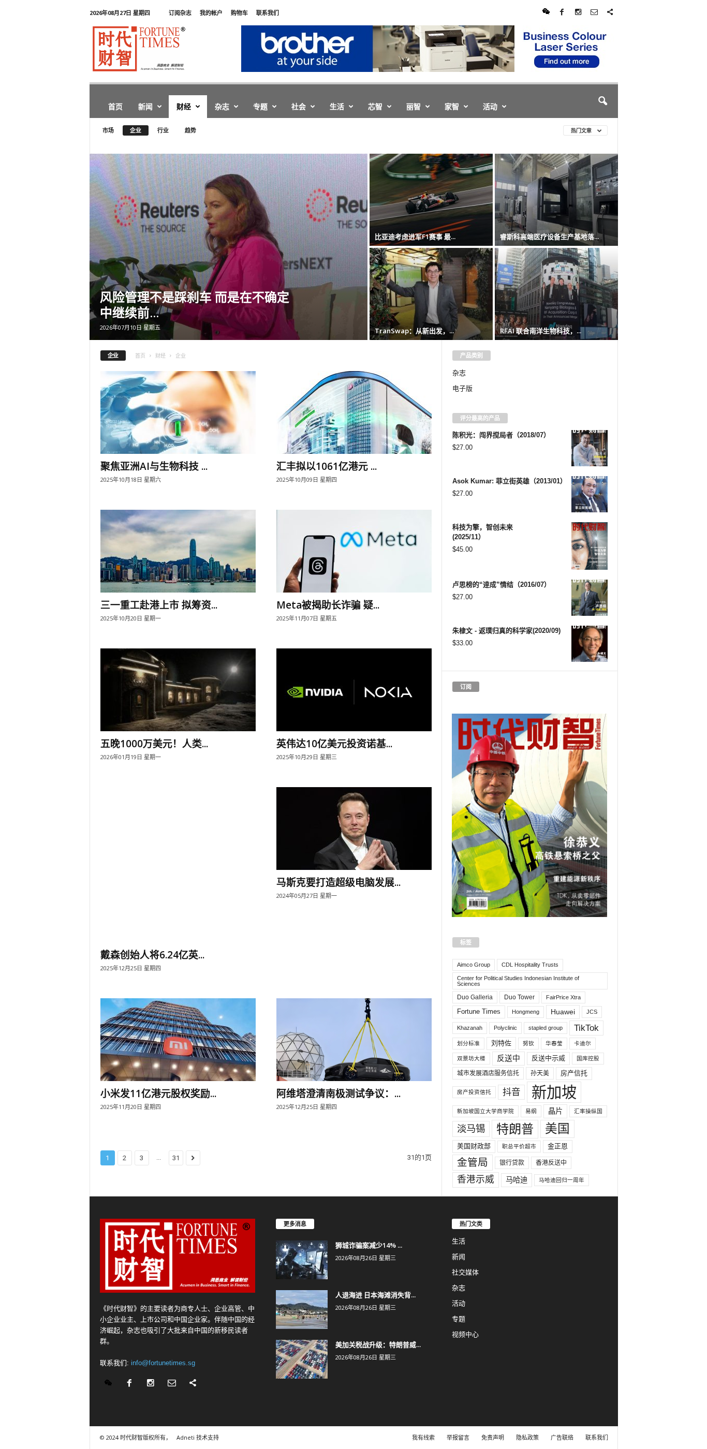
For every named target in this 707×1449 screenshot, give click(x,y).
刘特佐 (501, 1043)
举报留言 (458, 1437)
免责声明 (492, 1437)
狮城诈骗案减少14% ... (368, 1245)
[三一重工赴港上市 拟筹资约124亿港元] (178, 551)
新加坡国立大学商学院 (485, 1111)
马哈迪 (516, 1180)
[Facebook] (562, 12)
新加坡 (554, 1092)
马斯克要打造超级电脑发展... (338, 882)
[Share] (610, 12)
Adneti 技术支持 (197, 1437)
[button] (602, 101)
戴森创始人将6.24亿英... (152, 955)
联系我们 (267, 13)
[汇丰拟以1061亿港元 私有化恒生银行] (354, 412)
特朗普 (515, 1129)
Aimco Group (473, 965)
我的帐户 (211, 13)
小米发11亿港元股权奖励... (158, 1093)
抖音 (511, 1092)
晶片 (555, 1111)
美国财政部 (474, 1146)
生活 (337, 106)
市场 (108, 130)
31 (176, 1158)
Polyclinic (505, 1028)
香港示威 (475, 1179)
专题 (260, 106)
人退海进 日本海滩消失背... (375, 1294)
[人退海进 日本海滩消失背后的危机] (302, 1309)
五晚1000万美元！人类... (154, 743)
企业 (135, 130)
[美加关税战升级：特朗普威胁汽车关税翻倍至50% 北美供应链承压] (302, 1359)
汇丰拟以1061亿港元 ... (326, 466)
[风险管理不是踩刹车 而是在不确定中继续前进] (228, 247)
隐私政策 (527, 1437)
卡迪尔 (582, 1043)
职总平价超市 (519, 1146)
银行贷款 (511, 1162)
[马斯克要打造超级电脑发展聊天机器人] (354, 828)
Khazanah (469, 1028)
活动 (490, 106)
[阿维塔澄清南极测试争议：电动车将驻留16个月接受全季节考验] (354, 1039)
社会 (298, 106)
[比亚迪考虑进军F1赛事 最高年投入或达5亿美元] (431, 200)
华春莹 (554, 1043)
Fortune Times (478, 1011)
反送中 (508, 1058)
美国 (557, 1128)
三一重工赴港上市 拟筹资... (158, 605)
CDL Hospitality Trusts (530, 965)
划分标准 (468, 1043)
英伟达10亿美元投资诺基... (334, 743)
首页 (115, 106)
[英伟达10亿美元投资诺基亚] (354, 689)
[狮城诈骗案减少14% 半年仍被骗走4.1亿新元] (302, 1259)
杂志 (222, 106)
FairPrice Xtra (563, 997)
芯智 (375, 106)
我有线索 (423, 1437)
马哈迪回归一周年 (561, 1180)
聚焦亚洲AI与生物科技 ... (154, 466)
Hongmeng (525, 1012)
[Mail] (594, 12)
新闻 (145, 106)
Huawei (563, 1012)
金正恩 (558, 1146)
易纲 (531, 1111)
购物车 (239, 13)
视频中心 (465, 1334)
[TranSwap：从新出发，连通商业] (431, 294)
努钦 (528, 1043)
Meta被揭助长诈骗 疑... (327, 605)
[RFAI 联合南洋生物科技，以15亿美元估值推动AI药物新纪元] (556, 294)
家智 (452, 106)
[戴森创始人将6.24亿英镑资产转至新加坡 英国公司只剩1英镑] (178, 864)
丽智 (413, 106)
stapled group (545, 1028)
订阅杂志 (180, 13)
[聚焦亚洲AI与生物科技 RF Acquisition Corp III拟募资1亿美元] (178, 412)
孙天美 (540, 1073)
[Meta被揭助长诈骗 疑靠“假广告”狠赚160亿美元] (354, 551)
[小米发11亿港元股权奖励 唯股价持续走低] (178, 1039)
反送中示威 (548, 1058)
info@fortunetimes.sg (163, 1363)
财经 (183, 106)
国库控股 (588, 1058)
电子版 (462, 388)
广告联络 (562, 1437)
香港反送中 (551, 1162)
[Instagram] (578, 12)
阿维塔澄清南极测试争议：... (338, 1093)
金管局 (472, 1162)
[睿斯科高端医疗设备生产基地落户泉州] (556, 200)
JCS (591, 1012)
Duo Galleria (475, 997)
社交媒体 (465, 1272)
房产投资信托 (474, 1092)
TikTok (586, 1028)
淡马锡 (471, 1128)
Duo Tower (519, 997)
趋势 (190, 130)
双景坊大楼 (471, 1058)
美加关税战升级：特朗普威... (378, 1344)
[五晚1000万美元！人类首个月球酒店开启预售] (178, 689)
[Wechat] (546, 12)
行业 (163, 130)
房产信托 (574, 1073)
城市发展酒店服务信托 (488, 1073)
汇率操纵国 (588, 1111)
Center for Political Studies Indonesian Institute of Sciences (518, 981)
